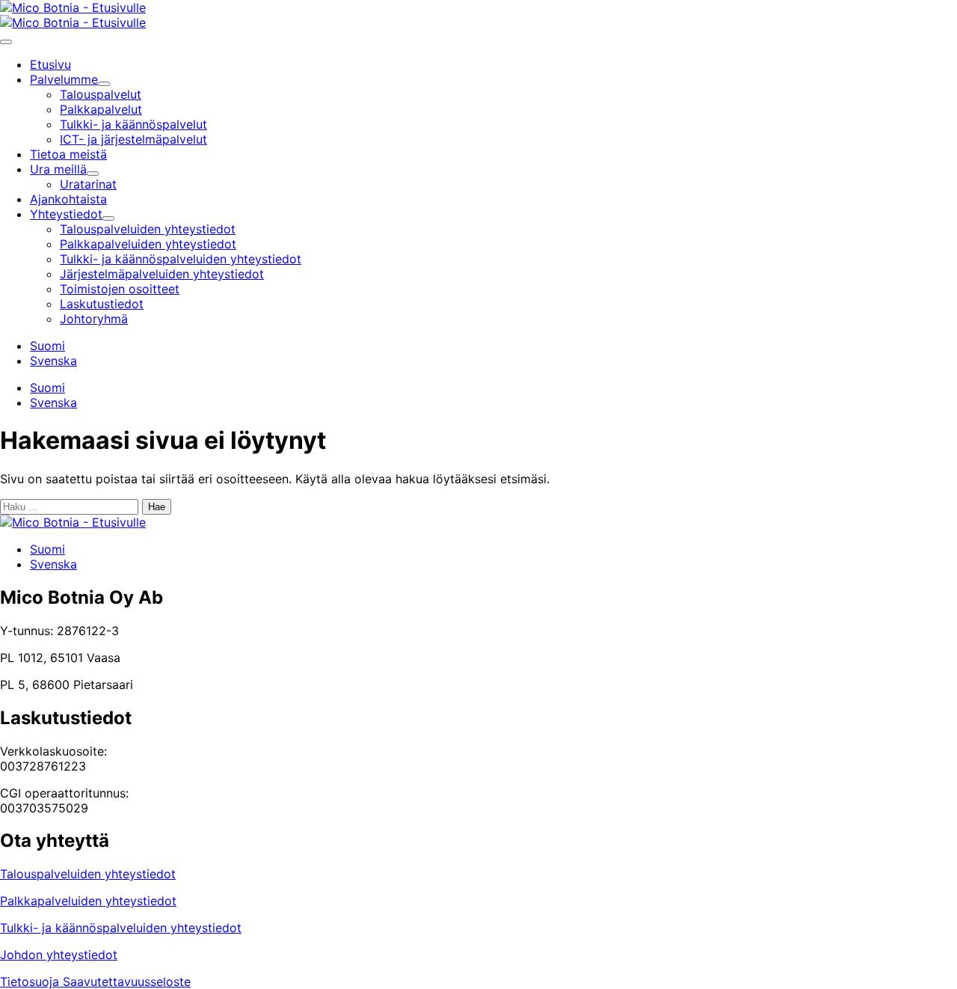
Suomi (47, 345)
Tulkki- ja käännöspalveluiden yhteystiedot (120, 927)
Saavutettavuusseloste (127, 981)
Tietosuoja (31, 981)
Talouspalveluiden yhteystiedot (88, 873)
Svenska (53, 360)
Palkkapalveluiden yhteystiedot (88, 900)
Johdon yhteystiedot (58, 954)
